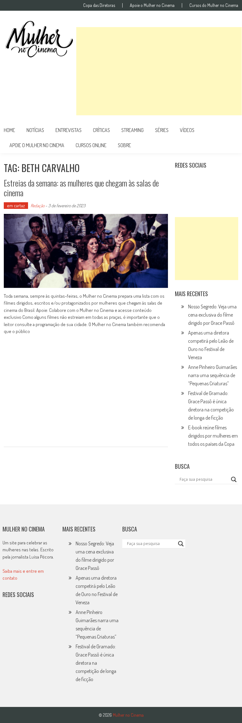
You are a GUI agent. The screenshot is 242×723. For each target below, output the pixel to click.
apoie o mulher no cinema (36, 145)
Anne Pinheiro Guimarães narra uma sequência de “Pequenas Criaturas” (212, 375)
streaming (132, 130)
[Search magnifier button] (233, 479)
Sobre (124, 145)
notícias (35, 130)
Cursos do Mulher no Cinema (213, 5)
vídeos (187, 130)
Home (9, 130)
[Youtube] (223, 181)
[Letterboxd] (196, 181)
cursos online (91, 145)
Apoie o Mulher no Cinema (152, 5)
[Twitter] (23, 615)
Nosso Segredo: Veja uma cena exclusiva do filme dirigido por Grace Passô (212, 314)
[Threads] (196, 194)
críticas (101, 130)
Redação (37, 205)
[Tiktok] (209, 181)
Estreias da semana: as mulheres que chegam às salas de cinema (81, 188)
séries (162, 130)
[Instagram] (182, 181)
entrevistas (68, 130)
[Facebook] (182, 194)
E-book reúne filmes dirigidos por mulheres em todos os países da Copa (213, 435)
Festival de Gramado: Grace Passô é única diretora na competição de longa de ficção (96, 662)
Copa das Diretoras (99, 5)
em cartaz (16, 206)
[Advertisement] (159, 71)
